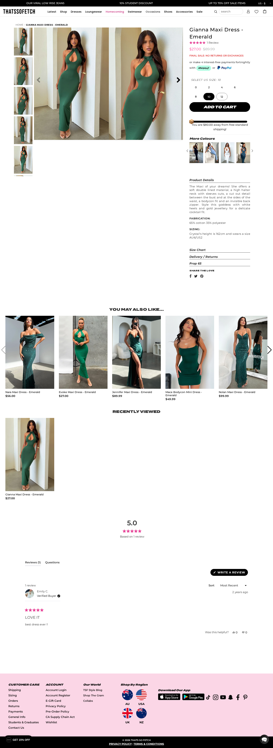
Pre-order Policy (57, 711)
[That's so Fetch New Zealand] (141, 713)
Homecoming (115, 12)
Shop (63, 12)
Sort (212, 585)
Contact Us (16, 727)
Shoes (168, 12)
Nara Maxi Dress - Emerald (22, 392)
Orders (13, 700)
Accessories (184, 12)
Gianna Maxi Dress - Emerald (47, 24)
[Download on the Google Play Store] (193, 699)
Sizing (12, 695)
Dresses (76, 12)
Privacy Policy (56, 706)
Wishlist (51, 722)
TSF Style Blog (92, 690)
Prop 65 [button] (195, 263)
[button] (248, 11)
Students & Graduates (23, 722)
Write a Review (232, 573)
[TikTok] (208, 698)
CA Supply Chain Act (60, 717)
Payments (15, 711)
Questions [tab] (52, 563)
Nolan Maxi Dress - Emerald (237, 392)
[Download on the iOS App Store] (169, 699)
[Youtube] (223, 698)
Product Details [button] (201, 180)
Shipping (14, 690)
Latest (52, 12)
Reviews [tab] (33, 563)
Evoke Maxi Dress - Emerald (77, 392)
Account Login (56, 690)
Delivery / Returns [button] (203, 257)
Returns (14, 706)
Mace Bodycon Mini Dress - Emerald (183, 394)
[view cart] (264, 11)
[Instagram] (215, 698)
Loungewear (93, 12)
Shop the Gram (93, 695)
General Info (16, 717)
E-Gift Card (53, 700)
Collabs (88, 700)
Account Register (58, 695)
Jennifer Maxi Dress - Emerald (132, 392)
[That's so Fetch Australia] (127, 695)
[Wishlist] (256, 11)
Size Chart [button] (197, 250)
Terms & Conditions (149, 744)
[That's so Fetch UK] (127, 713)
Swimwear (135, 12)
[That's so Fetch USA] (141, 695)
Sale (199, 12)
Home (19, 24)
